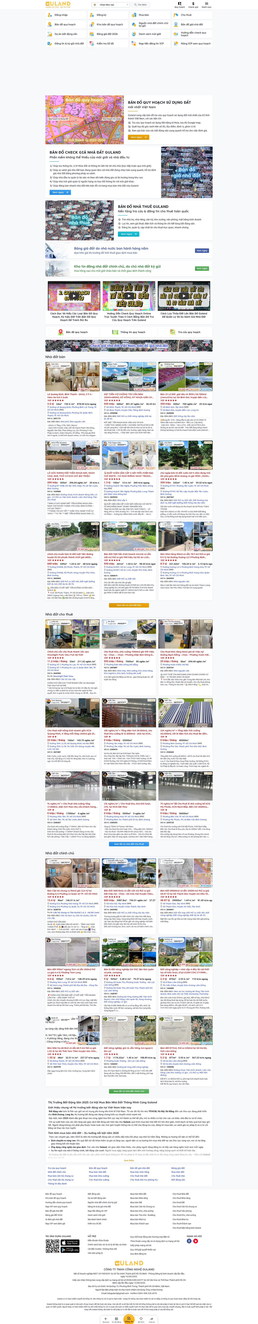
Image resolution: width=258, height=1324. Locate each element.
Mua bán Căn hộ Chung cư (142, 1206)
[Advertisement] (129, 73)
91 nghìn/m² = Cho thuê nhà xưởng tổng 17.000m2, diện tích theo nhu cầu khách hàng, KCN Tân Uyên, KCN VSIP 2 (71, 805)
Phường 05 (77, 413)
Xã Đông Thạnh (57, 1061)
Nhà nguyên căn (77, 421)
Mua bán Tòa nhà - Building (142, 1215)
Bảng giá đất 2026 (53, 1215)
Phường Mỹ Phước (171, 819)
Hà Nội (185, 664)
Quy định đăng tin (138, 1254)
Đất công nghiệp (181, 915)
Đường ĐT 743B (57, 486)
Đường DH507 (112, 567)
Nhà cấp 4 (122, 500)
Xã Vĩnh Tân (55, 819)
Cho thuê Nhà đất (181, 1194)
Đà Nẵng (133, 664)
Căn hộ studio (82, 915)
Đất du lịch (52, 584)
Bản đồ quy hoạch (53, 1194)
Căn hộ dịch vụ (68, 915)
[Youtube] (195, 1241)
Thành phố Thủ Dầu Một (190, 746)
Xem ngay (202, 250)
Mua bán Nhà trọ (138, 1219)
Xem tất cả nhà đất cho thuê (129, 844)
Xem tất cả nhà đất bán (129, 605)
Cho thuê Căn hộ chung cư (185, 1206)
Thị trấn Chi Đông (75, 746)
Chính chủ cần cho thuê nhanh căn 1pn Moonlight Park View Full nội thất (68, 653)
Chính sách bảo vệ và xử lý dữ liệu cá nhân (107, 1244)
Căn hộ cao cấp (68, 679)
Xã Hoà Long (56, 985)
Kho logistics (110, 673)
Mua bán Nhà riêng (139, 1198)
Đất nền (188, 500)
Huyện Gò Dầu (184, 906)
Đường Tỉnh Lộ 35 (58, 743)
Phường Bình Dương (172, 743)
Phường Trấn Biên (138, 486)
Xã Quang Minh (74, 743)
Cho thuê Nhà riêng (181, 1198)
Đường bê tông (124, 996)
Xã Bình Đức (168, 407)
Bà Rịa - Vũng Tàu (89, 985)
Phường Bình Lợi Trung (82, 407)
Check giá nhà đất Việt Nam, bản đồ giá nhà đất (129, 346)
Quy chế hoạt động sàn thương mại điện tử (150, 1237)
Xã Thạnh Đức (169, 903)
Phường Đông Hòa (115, 816)
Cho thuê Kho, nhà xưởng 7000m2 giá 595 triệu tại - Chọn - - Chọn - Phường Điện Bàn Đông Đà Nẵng (129, 653)
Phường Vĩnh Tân (58, 816)
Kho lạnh (121, 673)
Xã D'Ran (167, 982)
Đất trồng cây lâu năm (184, 416)
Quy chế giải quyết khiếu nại (143, 1249)
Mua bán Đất (136, 1202)
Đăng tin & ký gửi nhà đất (99, 1206)
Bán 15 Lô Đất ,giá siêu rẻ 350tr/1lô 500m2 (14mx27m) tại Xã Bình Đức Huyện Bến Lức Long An (183, 396)
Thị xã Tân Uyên (90, 486)
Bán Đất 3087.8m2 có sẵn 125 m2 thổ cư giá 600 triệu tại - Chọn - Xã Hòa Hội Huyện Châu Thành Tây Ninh (128, 892)
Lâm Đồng (109, 985)
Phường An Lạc (69, 664)
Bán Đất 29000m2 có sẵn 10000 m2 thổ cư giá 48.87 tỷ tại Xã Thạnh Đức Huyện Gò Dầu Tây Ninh (184, 892)
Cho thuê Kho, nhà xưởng (184, 1215)
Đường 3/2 (55, 903)
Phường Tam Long (58, 982)
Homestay (194, 994)
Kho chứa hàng (145, 670)
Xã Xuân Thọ (132, 988)
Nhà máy (121, 670)
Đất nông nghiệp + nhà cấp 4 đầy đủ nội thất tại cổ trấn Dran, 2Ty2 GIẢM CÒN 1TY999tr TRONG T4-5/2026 (184, 971)
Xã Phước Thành (71, 567)
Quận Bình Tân (85, 667)
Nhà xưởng (132, 670)
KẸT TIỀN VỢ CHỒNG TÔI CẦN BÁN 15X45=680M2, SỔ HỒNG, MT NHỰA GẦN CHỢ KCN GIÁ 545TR (129, 396)
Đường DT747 (169, 486)
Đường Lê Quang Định (60, 407)
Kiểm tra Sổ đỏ (94, 1223)
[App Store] (70, 1243)
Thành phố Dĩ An (130, 819)
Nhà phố (65, 421)
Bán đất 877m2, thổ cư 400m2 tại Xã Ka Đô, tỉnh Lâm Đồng (183, 1050)
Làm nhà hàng (85, 497)
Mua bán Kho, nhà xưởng (141, 1211)
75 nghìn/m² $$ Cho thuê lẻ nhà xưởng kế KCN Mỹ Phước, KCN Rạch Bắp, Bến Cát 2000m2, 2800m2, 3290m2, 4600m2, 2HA (185, 805)
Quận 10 (75, 906)
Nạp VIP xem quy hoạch (56, 1206)
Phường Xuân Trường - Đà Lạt (140, 982)
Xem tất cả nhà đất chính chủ (129, 1091)
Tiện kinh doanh (69, 497)
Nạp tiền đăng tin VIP (97, 1211)
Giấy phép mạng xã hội (140, 1245)
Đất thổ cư (122, 416)
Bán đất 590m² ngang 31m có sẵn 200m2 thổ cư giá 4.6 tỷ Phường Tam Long (71, 971)
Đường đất (137, 996)
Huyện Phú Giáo (87, 572)
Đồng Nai (122, 494)
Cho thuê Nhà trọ (180, 1219)
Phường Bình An (113, 819)
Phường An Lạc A (70, 667)
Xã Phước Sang (71, 572)
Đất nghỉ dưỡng (175, 503)
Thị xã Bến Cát (188, 819)
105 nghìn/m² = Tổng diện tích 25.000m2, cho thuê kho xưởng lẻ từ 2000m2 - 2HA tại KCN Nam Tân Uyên (128, 732)
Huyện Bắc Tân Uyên (198, 491)
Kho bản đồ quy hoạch (55, 1198)
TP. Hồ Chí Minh (61, 415)
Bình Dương (144, 410)
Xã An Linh (125, 570)
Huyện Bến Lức (182, 410)
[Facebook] (189, 1241)
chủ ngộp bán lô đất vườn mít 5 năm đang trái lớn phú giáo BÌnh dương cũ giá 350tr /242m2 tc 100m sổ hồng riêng (185, 474)
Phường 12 (65, 906)
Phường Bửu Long (138, 491)
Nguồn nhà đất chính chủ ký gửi (102, 1202)
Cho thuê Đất (179, 1202)
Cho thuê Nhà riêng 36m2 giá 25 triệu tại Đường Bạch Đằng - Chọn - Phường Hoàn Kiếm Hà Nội (185, 653)
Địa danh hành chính (97, 1219)
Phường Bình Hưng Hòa (192, 567)
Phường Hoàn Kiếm (172, 664)
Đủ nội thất (182, 994)
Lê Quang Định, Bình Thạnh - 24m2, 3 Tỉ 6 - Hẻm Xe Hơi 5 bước (70, 396)
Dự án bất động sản (97, 1198)
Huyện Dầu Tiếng (129, 410)
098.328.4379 (150, 1293)
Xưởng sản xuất (133, 673)
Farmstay (203, 994)
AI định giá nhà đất (54, 1219)
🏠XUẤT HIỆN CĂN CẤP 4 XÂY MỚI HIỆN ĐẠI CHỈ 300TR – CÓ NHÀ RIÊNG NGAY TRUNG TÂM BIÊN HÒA (128, 474)
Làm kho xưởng (173, 1072)
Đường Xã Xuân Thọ (115, 982)
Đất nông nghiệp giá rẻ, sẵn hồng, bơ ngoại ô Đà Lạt (128, 1050)
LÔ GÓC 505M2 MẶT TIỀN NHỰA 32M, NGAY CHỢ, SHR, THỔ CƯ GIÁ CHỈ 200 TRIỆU (71, 474)
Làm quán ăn (131, 999)
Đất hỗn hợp (179, 912)
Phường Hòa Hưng (69, 903)
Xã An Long (125, 567)
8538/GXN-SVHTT (134, 1280)
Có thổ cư (56, 497)
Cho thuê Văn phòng (182, 1211)
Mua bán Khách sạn (139, 1223)
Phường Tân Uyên (184, 486)
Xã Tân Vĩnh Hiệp (73, 486)
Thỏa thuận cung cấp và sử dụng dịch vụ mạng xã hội (154, 1241)
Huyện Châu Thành (127, 906)
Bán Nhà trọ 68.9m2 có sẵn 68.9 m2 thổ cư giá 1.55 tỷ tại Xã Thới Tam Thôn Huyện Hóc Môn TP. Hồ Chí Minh (71, 1050)
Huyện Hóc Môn (75, 1064)
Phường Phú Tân (170, 746)
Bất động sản (94, 1194)
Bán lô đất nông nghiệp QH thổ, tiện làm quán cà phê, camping (129, 971)
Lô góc (124, 1002)
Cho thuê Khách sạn (182, 1223)
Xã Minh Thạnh (113, 407)
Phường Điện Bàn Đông (117, 664)
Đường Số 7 (55, 664)
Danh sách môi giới (96, 1215)
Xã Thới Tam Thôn (58, 1064)
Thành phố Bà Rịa (71, 985)
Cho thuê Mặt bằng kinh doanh (187, 1228)
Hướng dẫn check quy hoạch (58, 1202)
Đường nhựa (66, 494)
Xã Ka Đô (167, 1061)
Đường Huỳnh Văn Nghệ (117, 486)
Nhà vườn (171, 994)
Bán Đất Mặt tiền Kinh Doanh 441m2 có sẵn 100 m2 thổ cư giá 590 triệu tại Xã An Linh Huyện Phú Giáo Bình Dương (127, 556)
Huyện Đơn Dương (186, 985)
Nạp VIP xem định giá (55, 1223)
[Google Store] (70, 1250)
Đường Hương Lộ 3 (172, 567)
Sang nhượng (145, 999)
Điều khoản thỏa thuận (98, 1240)
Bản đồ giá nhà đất (54, 1211)
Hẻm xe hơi (179, 991)
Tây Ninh (179, 407)
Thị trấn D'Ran (169, 985)
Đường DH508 (56, 567)
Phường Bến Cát (170, 816)
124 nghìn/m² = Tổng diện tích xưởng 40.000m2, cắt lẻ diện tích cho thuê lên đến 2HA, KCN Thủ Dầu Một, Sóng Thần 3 (183, 732)
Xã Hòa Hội (111, 903)
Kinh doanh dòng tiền (83, 494)
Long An (195, 410)
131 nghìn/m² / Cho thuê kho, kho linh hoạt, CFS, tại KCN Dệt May (127, 805)
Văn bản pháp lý (95, 1253)
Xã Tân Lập (181, 491)
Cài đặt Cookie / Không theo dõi (102, 1249)
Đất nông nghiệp (136, 416)
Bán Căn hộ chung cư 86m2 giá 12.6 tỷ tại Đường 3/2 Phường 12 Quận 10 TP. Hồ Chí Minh (72, 892)
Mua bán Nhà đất (138, 1194)
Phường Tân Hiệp (114, 743)
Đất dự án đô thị (66, 584)
